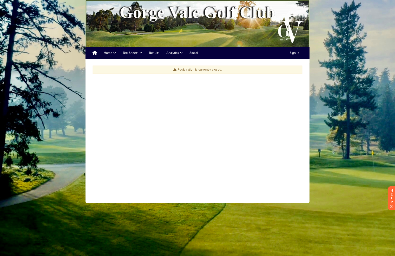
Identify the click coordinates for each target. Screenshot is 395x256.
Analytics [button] (173, 53)
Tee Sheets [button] (131, 53)
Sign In (294, 53)
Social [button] (193, 53)
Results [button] (154, 53)
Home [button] (108, 53)
